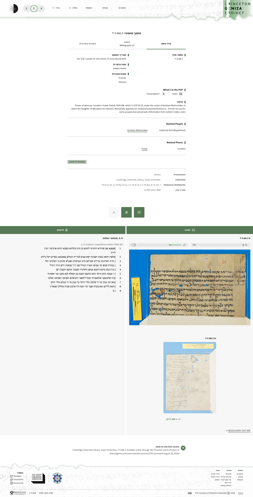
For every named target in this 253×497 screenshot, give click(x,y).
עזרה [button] (58, 8)
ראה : (174, 419)
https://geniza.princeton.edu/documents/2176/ (131, 453)
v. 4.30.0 (32, 493)
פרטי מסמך (166, 43)
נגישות (240, 493)
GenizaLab (17, 476)
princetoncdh (18, 483)
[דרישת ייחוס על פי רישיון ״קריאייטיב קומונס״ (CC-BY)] (190, 493)
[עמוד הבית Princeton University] (18, 493)
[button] (238, 10)
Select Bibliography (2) (127, 44)
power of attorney (77, 162)
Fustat (144, 148)
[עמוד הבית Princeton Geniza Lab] (55, 478)
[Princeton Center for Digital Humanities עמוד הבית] (35, 478)
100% (194, 245)
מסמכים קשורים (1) (87, 43)
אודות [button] (74, 8)
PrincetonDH (18, 480)
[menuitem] (126, 9)
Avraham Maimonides (137, 130)
